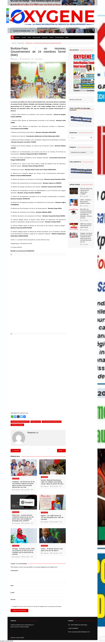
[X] (7, 15)
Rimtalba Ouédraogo (18, 424)
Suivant (60, 450)
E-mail (13, 592)
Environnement (59, 37)
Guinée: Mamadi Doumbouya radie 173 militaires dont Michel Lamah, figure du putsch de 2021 (52, 482)
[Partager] (7, 21)
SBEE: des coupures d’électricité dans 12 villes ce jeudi (86, 225)
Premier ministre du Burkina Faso (52, 421)
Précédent (16, 450)
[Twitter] (7, 18)
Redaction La (15, 59)
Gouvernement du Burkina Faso (21, 421)
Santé (29, 37)
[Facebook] (7, 12)
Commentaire (15, 570)
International (40, 59)
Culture (51, 37)
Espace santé (36, 37)
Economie (45, 37)
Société (24, 37)
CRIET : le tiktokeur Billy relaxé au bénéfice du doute (85, 201)
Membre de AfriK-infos (76, 99)
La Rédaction (17, 489)
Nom (12, 585)
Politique (17, 37)
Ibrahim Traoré (36, 421)
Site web (13, 599)
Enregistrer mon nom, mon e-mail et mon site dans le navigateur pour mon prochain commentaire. (37, 606)
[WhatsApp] (7, 9)
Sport (66, 37)
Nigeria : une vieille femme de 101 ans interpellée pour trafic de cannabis (52, 517)
